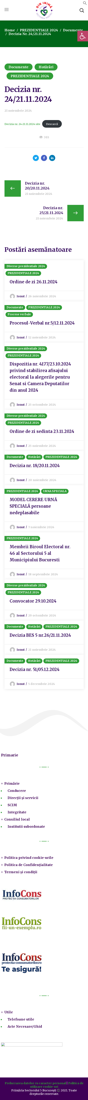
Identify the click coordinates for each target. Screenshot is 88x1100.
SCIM (12, 805)
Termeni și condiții (20, 872)
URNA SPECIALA (54, 491)
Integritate (17, 812)
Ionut (21, 296)
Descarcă (52, 124)
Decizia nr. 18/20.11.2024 (35, 465)
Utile (8, 1012)
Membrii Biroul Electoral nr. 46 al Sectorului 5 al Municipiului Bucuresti (40, 553)
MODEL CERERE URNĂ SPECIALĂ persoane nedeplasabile (33, 506)
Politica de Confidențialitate (28, 865)
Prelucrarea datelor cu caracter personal (35, 1083)
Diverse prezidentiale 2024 (26, 266)
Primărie (12, 783)
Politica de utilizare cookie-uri (56, 1085)
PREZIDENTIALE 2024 (39, 30)
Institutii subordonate (26, 826)
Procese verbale (19, 314)
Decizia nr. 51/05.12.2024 (35, 669)
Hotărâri (46, 67)
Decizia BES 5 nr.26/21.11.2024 (40, 635)
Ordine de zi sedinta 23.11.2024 (42, 431)
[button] (85, 4)
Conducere (17, 791)
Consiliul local (17, 819)
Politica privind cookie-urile (28, 858)
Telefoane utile (21, 1019)
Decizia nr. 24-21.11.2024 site (22, 124)
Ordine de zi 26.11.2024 (34, 281)
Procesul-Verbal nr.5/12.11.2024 (42, 323)
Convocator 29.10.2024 (33, 601)
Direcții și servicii (23, 798)
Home (10, 30)
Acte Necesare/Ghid (25, 1026)
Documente (73, 30)
